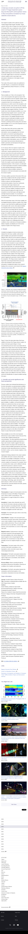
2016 (2, 844)
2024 (2, 824)
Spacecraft (3, 861)
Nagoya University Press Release (8, 669)
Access (2, 916)
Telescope (3, 862)
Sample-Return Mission (6, 886)
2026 (2, 819)
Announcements (5, 907)
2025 (2, 821)
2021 (2, 831)
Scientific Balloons (5, 867)
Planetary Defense (5, 888)
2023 (2, 826)
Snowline (3, 889)
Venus (2, 873)
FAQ (16, 916)
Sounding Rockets (5, 865)
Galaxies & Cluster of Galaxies (8, 892)
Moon (2, 877)
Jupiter (2, 883)
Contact (2, 920)
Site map (2, 912)
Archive (3, 851)
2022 (2, 829)
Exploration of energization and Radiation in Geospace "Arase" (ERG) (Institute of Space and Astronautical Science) (13, 675)
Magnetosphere (5, 875)
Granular (3, 896)
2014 (2, 849)
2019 (2, 836)
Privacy (16, 920)
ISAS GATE (4, 900)
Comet (2, 885)
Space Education (5, 897)
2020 (2, 834)
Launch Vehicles (5, 864)
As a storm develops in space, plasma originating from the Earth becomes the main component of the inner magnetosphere (13, 738)
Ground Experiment (5, 869)
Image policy (17, 912)
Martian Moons (4, 880)
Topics (2, 859)
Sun (2, 870)
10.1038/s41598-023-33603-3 (11, 661)
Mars (2, 878)
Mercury (3, 872)
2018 (2, 839)
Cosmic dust (4, 891)
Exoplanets (3, 894)
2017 (2, 841)
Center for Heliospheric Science (8, 671)
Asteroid (3, 881)
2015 (2, 846)
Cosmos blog (4, 899)
